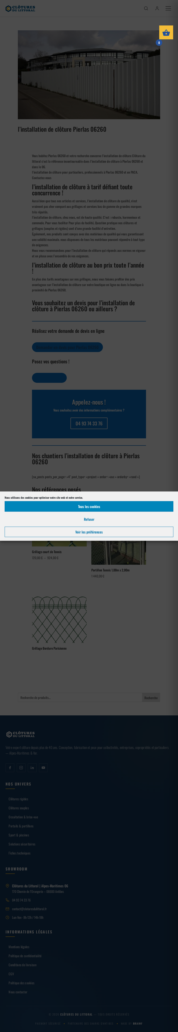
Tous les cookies (89, 506)
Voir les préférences (89, 531)
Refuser (89, 519)
